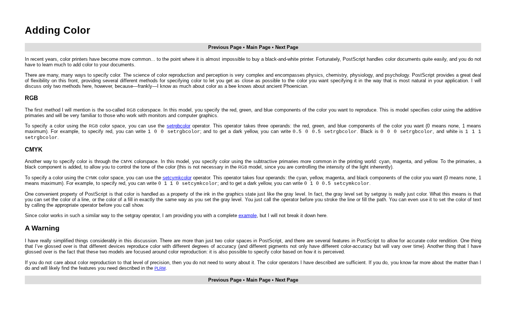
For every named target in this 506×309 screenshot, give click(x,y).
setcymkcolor (177, 177)
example (248, 215)
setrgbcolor (178, 126)
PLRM (160, 268)
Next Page (286, 47)
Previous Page (225, 47)
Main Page (258, 47)
